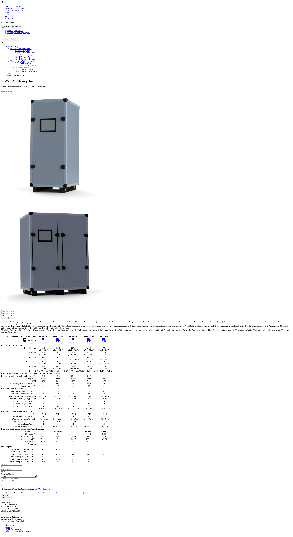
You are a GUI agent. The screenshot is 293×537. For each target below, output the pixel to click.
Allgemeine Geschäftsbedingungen (18, 531)
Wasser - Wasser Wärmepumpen (21, 61)
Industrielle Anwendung (14, 10)
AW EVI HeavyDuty (22, 51)
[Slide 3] (6, 91)
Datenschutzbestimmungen (58, 493)
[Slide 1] (2, 91)
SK (21, 31)
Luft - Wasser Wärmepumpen (20, 49)
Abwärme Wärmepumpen (19, 67)
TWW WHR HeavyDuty (24, 69)
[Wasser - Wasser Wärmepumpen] (34, 61)
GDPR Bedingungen (42, 489)
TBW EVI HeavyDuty (23, 57)
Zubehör (8, 73)
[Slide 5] (11, 91)
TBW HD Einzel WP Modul (25, 59)
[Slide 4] (9, 91)
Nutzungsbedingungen (80, 493)
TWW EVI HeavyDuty (23, 63)
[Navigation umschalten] (2, 2)
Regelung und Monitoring (14, 75)
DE (20, 26)
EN (28, 33)
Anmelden (9, 527)
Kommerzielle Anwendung (15, 8)
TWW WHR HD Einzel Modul (26, 71)
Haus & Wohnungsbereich (15, 6)
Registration (9, 525)
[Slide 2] (4, 91)
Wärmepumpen (11, 47)
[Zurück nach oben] (2, 535)
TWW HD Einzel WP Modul (25, 65)
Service (8, 12)
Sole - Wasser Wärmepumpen (20, 55)
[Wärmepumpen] (17, 47)
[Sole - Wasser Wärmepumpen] (32, 55)
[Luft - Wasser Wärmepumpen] (32, 49)
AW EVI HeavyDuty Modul (25, 53)
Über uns (8, 14)
